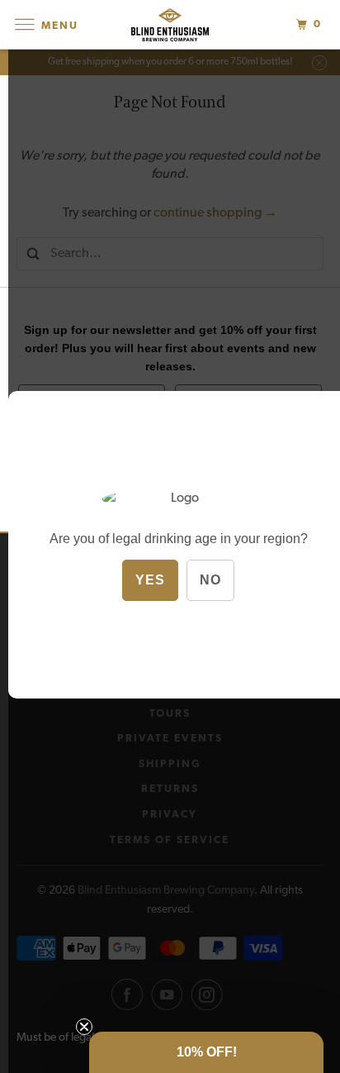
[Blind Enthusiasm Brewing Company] (170, 24)
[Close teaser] (84, 1026)
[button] (206, 1052)
